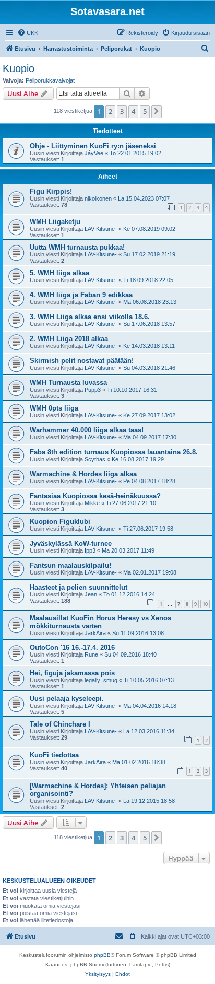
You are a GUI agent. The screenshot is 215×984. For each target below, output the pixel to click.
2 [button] (110, 111)
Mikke (92, 503)
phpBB (102, 955)
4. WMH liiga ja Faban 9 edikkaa (81, 295)
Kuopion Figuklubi (60, 521)
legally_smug (101, 680)
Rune (91, 654)
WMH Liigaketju (55, 222)
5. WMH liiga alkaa (59, 273)
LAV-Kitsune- (101, 229)
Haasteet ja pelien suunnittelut (78, 587)
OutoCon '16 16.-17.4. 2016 (72, 647)
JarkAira (95, 633)
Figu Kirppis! (51, 191)
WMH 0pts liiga (54, 408)
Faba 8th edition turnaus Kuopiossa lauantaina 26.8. (114, 452)
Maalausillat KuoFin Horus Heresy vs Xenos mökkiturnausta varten (100, 622)
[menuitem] (27, 33)
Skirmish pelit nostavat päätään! (82, 361)
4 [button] (133, 111)
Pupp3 (93, 389)
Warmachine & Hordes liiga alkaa (83, 474)
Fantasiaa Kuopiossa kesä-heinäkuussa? (95, 496)
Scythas (95, 459)
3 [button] (122, 111)
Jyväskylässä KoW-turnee (71, 543)
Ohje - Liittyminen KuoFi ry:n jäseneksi (93, 146)
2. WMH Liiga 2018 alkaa (69, 339)
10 (205, 604)
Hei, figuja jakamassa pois (72, 673)
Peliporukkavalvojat (50, 80)
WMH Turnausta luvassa (68, 382)
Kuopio (18, 68)
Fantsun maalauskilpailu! (70, 565)
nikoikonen (98, 198)
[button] (156, 111)
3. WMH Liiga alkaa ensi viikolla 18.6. (90, 317)
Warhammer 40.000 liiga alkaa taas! (87, 430)
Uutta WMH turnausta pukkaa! (77, 247)
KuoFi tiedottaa (54, 755)
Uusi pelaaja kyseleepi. (67, 698)
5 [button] (145, 111)
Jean (91, 594)
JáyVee (94, 153)
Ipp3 (90, 550)
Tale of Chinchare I (60, 724)
